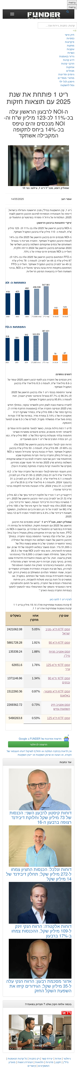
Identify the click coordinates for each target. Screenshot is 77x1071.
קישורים (32, 1065)
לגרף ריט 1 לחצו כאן (60, 599)
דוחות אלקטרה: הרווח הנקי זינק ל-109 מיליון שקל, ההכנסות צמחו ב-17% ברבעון (41, 931)
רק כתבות (34, 1058)
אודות (58, 1058)
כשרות (71, 52)
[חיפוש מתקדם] (75, 30)
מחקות (70, 45)
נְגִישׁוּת (72, 2)
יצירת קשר (47, 1058)
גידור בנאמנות (66, 56)
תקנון (58, 1062)
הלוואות (39, 1062)
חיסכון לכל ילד (66, 81)
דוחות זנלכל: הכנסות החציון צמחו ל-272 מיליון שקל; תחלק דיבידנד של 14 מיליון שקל (38, 874)
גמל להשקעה (67, 85)
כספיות (70, 38)
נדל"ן (65, 1062)
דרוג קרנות (68, 60)
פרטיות (49, 1062)
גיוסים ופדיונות (66, 74)
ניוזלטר (67, 1058)
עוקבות (70, 49)
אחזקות (70, 67)
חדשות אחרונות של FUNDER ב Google (40, 738)
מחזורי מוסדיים (66, 78)
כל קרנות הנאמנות (17, 1058)
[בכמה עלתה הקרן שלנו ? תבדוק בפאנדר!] (38, 1030)
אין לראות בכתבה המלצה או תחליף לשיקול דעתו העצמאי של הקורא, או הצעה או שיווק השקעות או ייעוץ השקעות (39, 752)
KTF (59, 642)
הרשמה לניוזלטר (38, 744)
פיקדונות (69, 42)
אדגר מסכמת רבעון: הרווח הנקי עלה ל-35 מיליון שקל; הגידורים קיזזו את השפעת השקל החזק (38, 986)
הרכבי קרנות (67, 63)
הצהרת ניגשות (25, 1062)
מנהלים (70, 70)
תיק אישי (69, 34)
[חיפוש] (68, 11)
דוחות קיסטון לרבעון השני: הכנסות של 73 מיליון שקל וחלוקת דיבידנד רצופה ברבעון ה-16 (40, 817)
